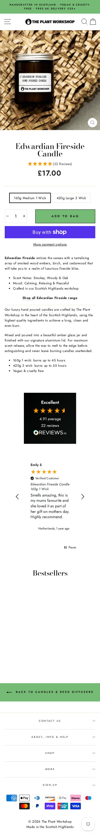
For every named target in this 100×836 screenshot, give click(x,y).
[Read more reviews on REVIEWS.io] (50, 433)
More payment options (50, 244)
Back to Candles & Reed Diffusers (54, 692)
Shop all (28, 297)
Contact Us (50, 721)
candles (47, 309)
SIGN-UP (50, 785)
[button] (50, 164)
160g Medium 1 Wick (30, 198)
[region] (50, 496)
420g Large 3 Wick (71, 198)
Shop (50, 753)
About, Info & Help (49, 737)
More (50, 769)
